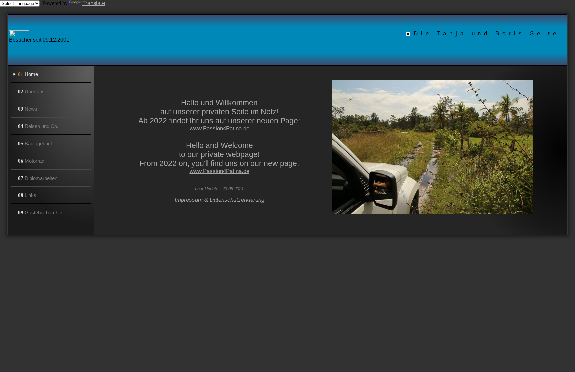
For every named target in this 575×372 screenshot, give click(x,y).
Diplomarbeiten (37, 178)
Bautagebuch (35, 143)
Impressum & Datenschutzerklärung (219, 200)
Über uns (31, 91)
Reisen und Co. (38, 126)
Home (28, 74)
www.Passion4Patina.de (219, 128)
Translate (93, 3)
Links (27, 195)
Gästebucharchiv (40, 212)
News (27, 108)
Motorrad (31, 160)
